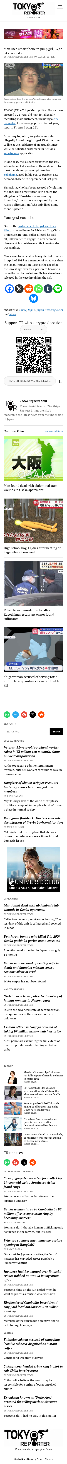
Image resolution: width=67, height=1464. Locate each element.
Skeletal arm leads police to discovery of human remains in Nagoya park (33, 998)
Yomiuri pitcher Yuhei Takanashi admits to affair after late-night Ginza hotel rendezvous (41, 1106)
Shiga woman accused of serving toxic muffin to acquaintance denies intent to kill (32, 681)
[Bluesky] (33, 298)
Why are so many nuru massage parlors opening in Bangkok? (33, 1242)
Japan (31, 310)
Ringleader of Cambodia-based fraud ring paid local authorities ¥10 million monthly (31, 1306)
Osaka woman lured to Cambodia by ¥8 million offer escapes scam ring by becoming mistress (43, 1138)
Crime (22, 310)
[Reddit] (28, 288)
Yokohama (10, 175)
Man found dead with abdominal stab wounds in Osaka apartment (31, 907)
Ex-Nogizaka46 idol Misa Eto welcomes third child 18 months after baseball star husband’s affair (42, 1091)
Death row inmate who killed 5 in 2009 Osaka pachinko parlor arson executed (32, 938)
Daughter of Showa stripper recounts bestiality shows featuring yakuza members (31, 787)
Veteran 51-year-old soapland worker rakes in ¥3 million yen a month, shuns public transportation (32, 751)
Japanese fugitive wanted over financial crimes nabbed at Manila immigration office (32, 1275)
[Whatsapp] (38, 288)
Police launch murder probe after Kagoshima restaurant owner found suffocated (29, 614)
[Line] (57, 288)
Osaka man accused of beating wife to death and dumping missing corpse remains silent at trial (31, 967)
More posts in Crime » (53, 431)
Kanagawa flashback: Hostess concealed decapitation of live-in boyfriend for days (33, 820)
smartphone (11, 153)
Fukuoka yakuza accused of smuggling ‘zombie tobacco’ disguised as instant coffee (32, 1343)
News (12, 314)
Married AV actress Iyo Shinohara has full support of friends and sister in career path (43, 1075)
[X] (19, 288)
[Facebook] (9, 288)
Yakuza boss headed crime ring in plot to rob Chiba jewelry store (33, 1368)
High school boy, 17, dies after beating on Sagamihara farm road (32, 550)
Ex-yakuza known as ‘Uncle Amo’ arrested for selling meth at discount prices (30, 1401)
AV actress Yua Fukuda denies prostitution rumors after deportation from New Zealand (41, 1122)
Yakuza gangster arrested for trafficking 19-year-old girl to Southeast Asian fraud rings (33, 1182)
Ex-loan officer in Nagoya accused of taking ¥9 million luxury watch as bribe (32, 1029)
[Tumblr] (48, 288)
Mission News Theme (23, 1459)
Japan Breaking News (50, 310)
